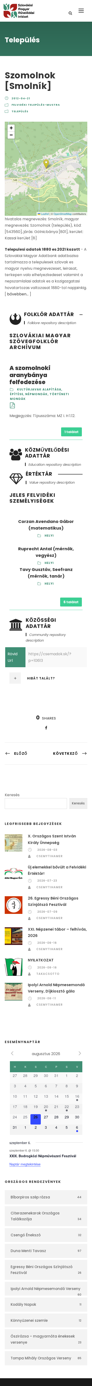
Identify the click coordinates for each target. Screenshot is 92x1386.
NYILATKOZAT (41, 960)
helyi (49, 536)
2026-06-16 (47, 943)
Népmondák (36, 394)
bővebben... (18, 294)
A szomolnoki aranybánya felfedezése (29, 375)
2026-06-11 (46, 998)
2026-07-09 (47, 912)
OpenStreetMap (63, 214)
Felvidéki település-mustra (36, 105)
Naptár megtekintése (25, 1164)
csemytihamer (49, 856)
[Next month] (80, 1053)
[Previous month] (12, 1053)
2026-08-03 (47, 850)
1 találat (71, 432)
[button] (46, 164)
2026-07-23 (47, 881)
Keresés (12, 795)
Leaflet (44, 214)
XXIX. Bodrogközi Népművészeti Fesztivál (42, 1155)
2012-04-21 (21, 98)
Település (20, 111)
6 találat (71, 602)
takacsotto (47, 974)
